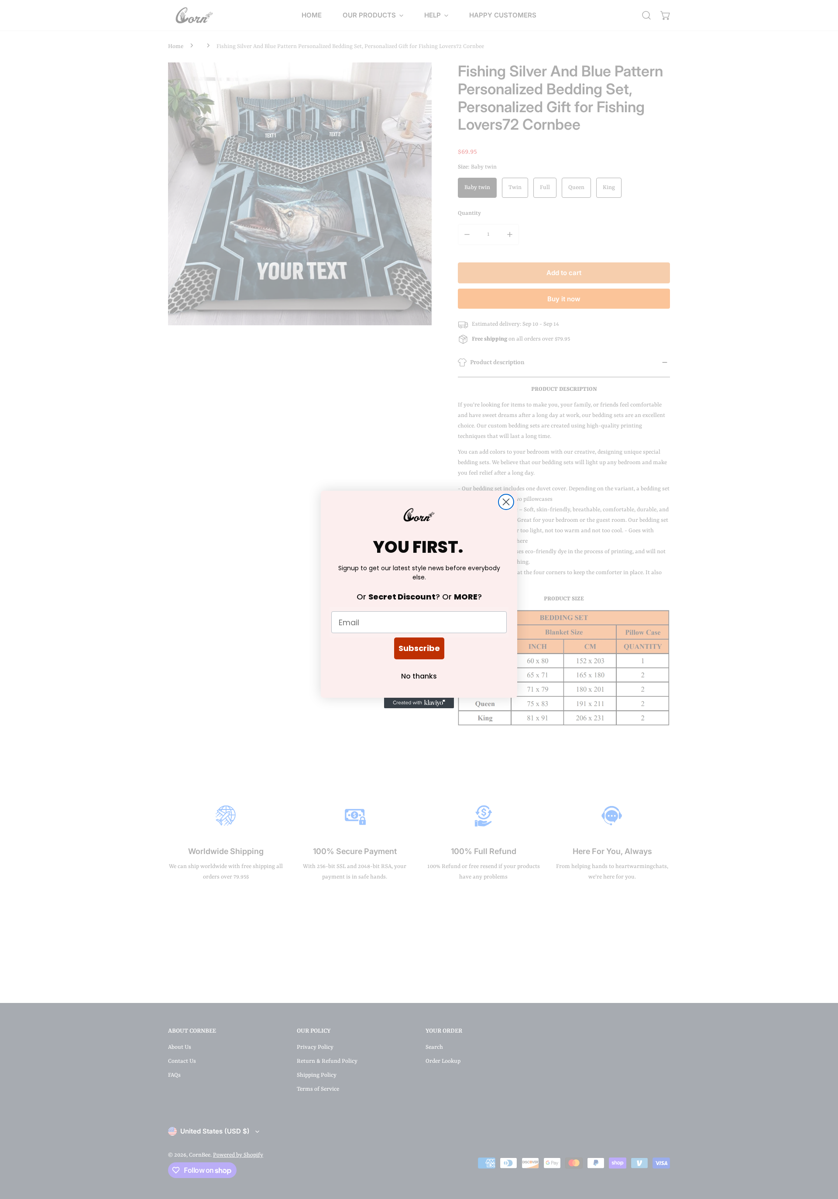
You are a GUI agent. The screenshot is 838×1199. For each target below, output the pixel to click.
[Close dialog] (506, 502)
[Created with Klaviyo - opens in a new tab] (419, 703)
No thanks (419, 676)
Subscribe (419, 648)
